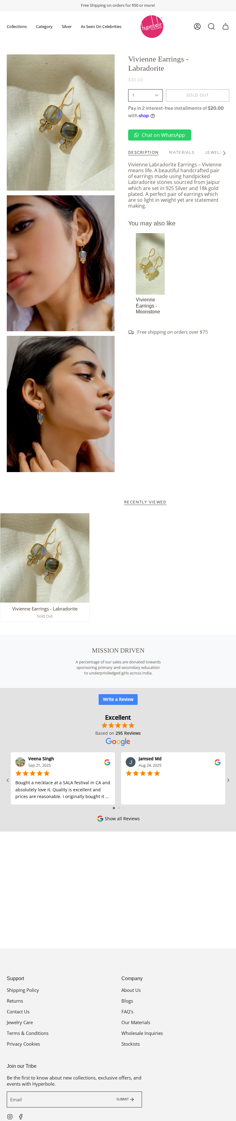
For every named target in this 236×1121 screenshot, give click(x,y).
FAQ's (127, 1011)
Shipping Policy (23, 990)
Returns (15, 1001)
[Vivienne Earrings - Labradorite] (44, 557)
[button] (16, 26)
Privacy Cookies (23, 1044)
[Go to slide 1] (114, 808)
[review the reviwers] (107, 762)
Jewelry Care (20, 1022)
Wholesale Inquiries (142, 1033)
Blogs (127, 1001)
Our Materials (135, 1022)
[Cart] (225, 26)
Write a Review (118, 699)
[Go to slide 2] (119, 808)
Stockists (130, 1044)
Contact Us (18, 1011)
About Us (131, 990)
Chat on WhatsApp (163, 135)
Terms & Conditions (28, 1033)
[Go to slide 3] (123, 808)
